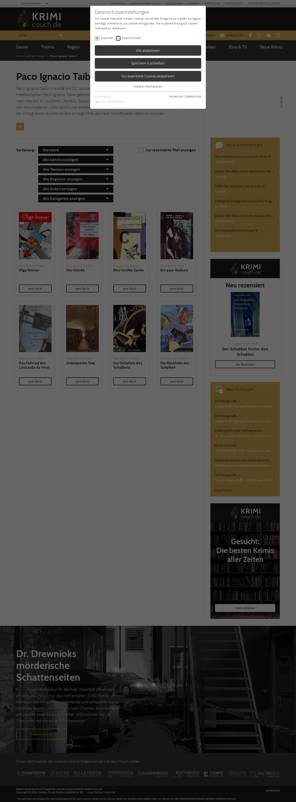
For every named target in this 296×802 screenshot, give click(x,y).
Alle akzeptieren (148, 50)
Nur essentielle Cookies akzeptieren (148, 76)
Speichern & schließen (148, 63)
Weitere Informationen (148, 86)
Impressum (176, 96)
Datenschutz (193, 96)
